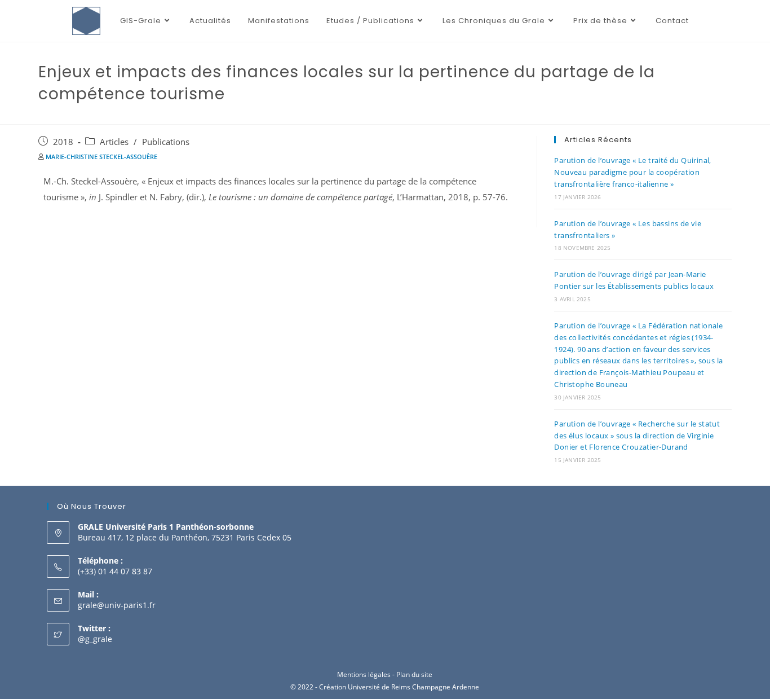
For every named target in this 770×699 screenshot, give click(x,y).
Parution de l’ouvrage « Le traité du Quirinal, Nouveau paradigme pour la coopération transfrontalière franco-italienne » (632, 172)
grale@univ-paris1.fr (117, 605)
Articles (114, 142)
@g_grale (95, 639)
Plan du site (414, 674)
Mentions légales (364, 674)
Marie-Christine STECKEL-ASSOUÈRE (101, 156)
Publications (165, 142)
